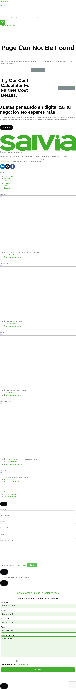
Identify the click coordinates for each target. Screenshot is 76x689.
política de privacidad (20, 565)
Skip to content (5, 1)
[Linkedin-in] (2, 166)
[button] (2, 22)
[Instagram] (7, 166)
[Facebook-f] (12, 166)
